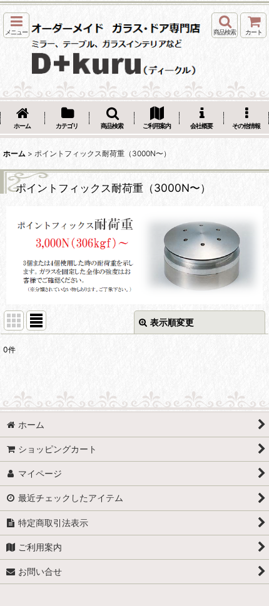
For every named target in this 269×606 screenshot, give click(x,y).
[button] (16, 25)
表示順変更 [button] (172, 322)
